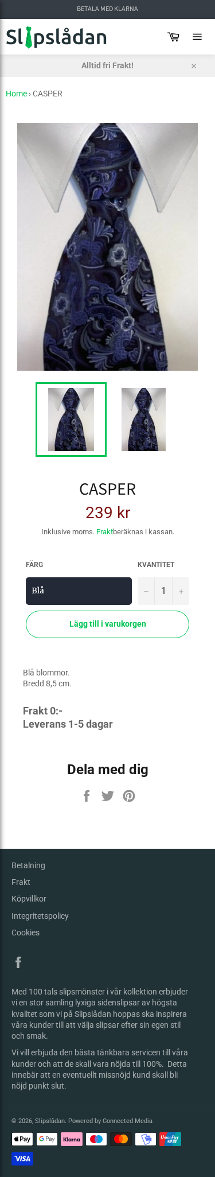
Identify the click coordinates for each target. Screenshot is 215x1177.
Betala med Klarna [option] (107, 9)
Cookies (25, 932)
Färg (34, 565)
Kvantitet (156, 565)
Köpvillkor (28, 898)
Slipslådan (50, 1121)
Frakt (104, 531)
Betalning (28, 865)
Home (16, 93)
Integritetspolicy (40, 915)
